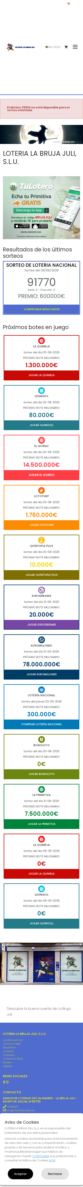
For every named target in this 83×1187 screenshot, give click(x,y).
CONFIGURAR (40, 1156)
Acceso (54, 47)
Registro (7, 1066)
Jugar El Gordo (41, 475)
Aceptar (20, 1174)
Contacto (8, 1051)
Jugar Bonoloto (42, 774)
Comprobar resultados (41, 309)
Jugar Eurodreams (41, 625)
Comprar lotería (12, 1043)
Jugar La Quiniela (41, 375)
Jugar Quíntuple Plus (41, 575)
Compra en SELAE (13, 1058)
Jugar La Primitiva (41, 824)
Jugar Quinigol (41, 425)
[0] (67, 47)
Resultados (9, 1047)
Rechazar (55, 1174)
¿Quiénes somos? (13, 1040)
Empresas (8, 1055)
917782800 (13, 1106)
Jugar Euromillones (41, 674)
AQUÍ (52, 1160)
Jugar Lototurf (41, 525)
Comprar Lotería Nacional (41, 724)
